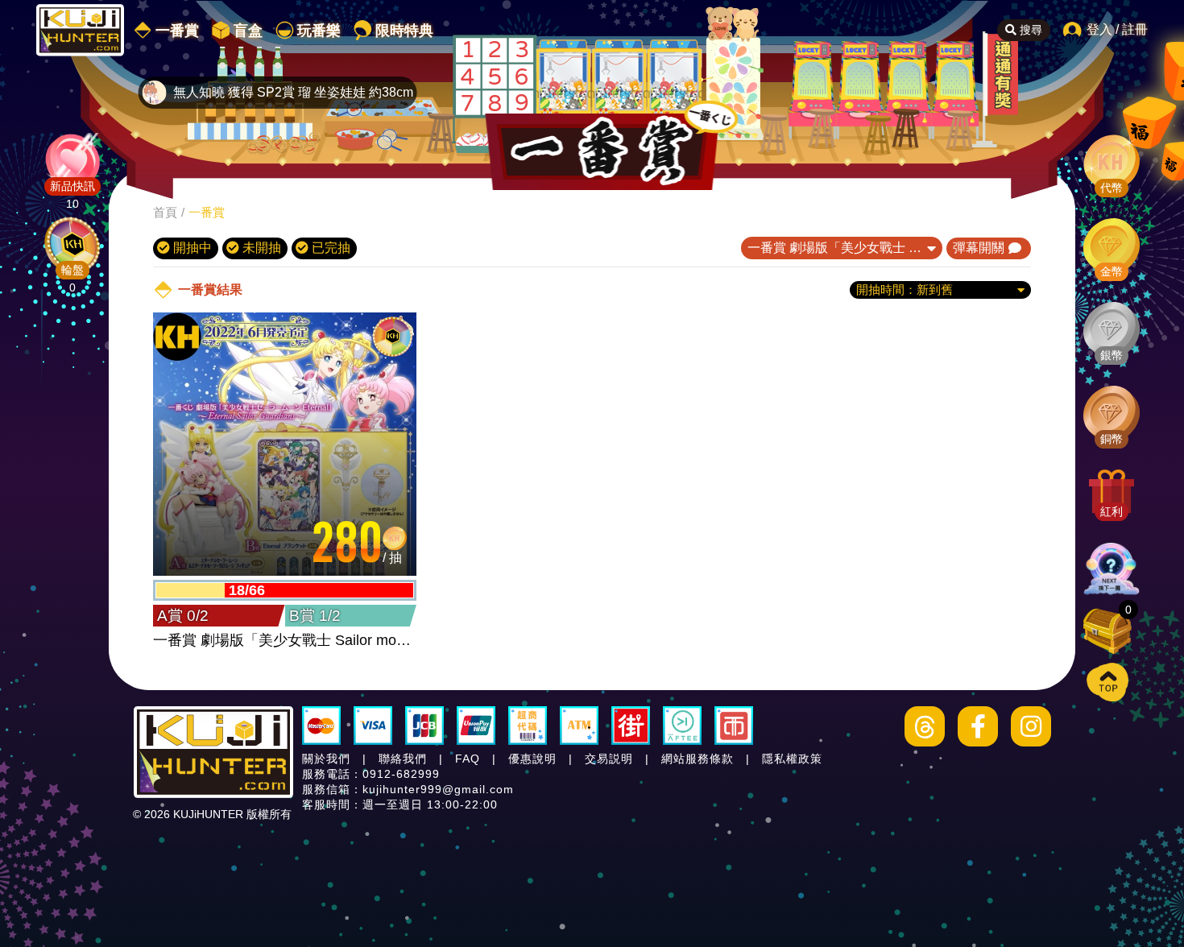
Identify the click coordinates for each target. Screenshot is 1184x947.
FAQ (467, 758)
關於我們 (326, 758)
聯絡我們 (403, 758)
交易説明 (609, 758)
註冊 (1135, 29)
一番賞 (206, 212)
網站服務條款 (697, 758)
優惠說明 (532, 758)
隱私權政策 (792, 758)
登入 (1099, 29)
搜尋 (1029, 29)
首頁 (165, 212)
